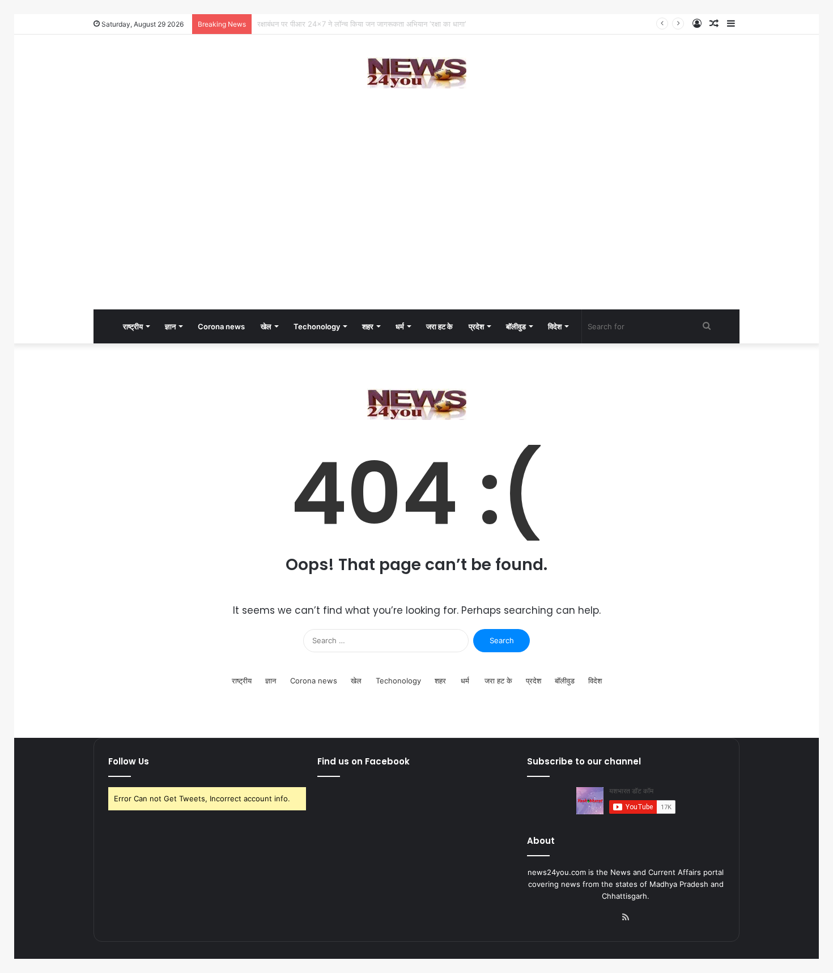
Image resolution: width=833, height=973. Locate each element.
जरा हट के (439, 326)
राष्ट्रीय (133, 326)
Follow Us (128, 761)
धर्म (400, 326)
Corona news (221, 326)
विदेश (555, 326)
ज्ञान (170, 326)
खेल (266, 326)
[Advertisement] (417, 218)
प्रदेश (476, 326)
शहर (367, 326)
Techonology (317, 326)
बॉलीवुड (516, 326)
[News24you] (416, 72)
